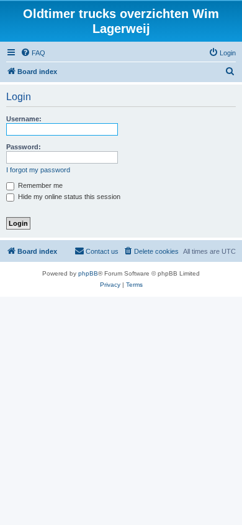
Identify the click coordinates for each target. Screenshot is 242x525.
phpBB (88, 273)
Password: (23, 147)
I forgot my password (38, 170)
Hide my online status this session (68, 196)
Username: (24, 119)
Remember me (39, 185)
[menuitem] (32, 52)
